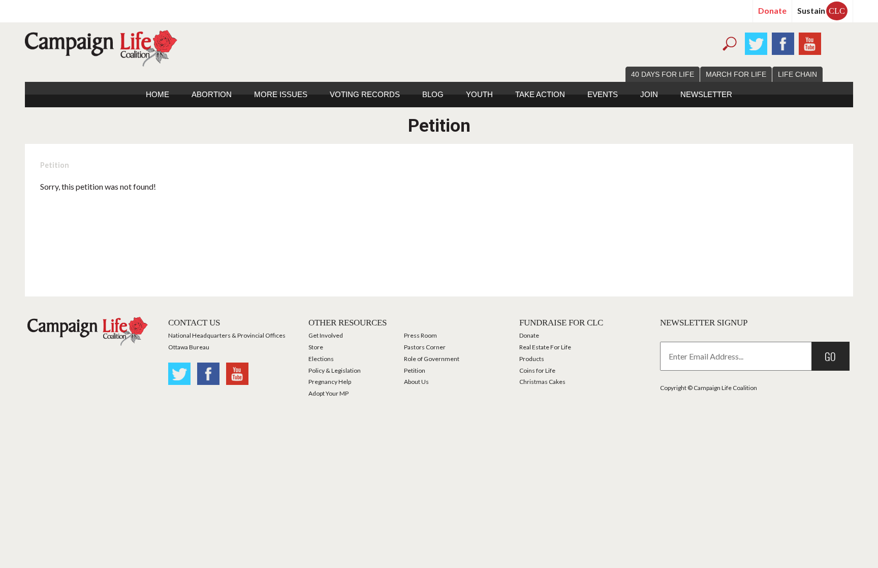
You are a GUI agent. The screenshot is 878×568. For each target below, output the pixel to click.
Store (315, 347)
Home (157, 94)
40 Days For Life (662, 74)
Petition (54, 165)
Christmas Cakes (542, 381)
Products (531, 359)
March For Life (736, 74)
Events (602, 94)
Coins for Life (537, 370)
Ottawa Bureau (188, 347)
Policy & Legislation (334, 370)
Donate (772, 10)
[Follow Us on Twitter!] (756, 42)
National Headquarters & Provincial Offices (227, 335)
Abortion (212, 94)
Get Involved (325, 335)
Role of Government (431, 359)
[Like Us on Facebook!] (783, 42)
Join (649, 94)
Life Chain (797, 74)
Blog (433, 94)
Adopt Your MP (328, 393)
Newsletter (706, 94)
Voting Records (365, 94)
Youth (479, 94)
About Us (416, 381)
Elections (321, 359)
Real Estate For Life (545, 347)
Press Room (420, 335)
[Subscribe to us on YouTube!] (810, 42)
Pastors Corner (425, 347)
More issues (280, 94)
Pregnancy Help (329, 381)
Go (830, 356)
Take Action (540, 94)
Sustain (821, 10)
